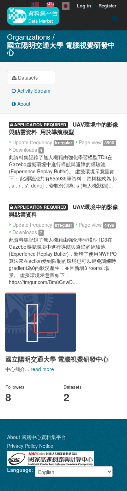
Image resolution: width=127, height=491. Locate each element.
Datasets (27, 77)
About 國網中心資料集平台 (36, 436)
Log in (84, 5)
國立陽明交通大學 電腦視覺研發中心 (61, 48)
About (23, 103)
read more (42, 368)
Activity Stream (33, 90)
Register (107, 5)
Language (19, 469)
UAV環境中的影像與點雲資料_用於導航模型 (63, 128)
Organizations (28, 36)
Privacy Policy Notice (30, 445)
